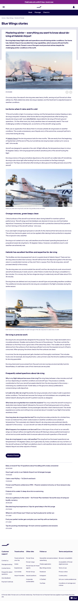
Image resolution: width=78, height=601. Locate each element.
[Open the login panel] (73, 7)
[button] (4, 7)
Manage (38, 12)
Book (30, 12)
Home (3, 18)
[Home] (39, 7)
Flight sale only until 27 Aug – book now (39, 2)
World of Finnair (19, 18)
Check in (46, 12)
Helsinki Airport (12, 138)
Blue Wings (10, 18)
